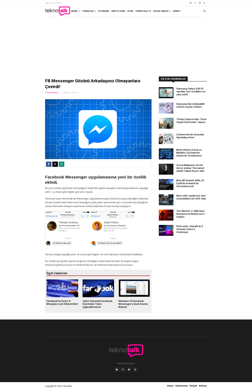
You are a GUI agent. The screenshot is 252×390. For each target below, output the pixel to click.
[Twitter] (123, 369)
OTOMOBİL (103, 11)
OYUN (130, 11)
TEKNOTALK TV (143, 11)
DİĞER (176, 11)
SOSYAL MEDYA (161, 11)
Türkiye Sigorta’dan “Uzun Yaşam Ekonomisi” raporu (191, 120)
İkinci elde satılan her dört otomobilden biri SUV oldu (191, 197)
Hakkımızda (181, 385)
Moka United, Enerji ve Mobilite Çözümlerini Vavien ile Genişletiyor (189, 153)
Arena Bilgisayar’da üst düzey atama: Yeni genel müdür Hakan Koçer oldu (190, 168)
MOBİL (74, 11)
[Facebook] (116, 369)
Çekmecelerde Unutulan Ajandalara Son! (190, 136)
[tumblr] (135, 369)
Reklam (203, 385)
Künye (170, 385)
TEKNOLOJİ (88, 11)
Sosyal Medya (51, 92)
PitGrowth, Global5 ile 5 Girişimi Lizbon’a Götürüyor (189, 229)
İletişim (193, 385)
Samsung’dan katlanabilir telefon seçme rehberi (190, 105)
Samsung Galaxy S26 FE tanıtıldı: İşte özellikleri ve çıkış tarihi (191, 91)
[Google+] (129, 369)
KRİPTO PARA (118, 11)
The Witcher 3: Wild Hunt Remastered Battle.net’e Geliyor (190, 214)
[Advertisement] (126, 47)
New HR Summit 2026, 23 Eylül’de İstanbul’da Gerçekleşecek (190, 183)
